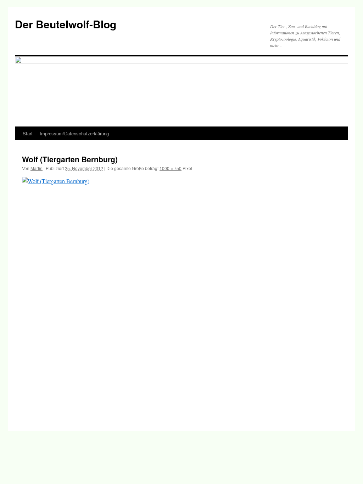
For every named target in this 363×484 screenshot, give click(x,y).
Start (28, 133)
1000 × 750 (171, 168)
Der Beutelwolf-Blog (65, 24)
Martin (36, 168)
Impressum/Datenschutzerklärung (74, 133)
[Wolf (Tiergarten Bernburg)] (181, 296)
